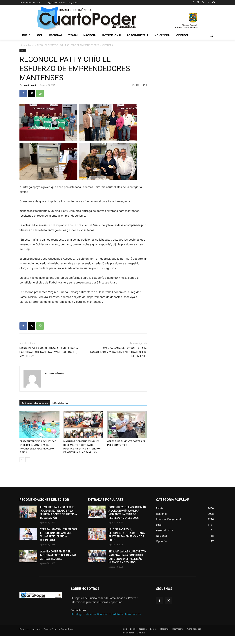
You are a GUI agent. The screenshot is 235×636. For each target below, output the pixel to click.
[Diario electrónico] (117, 18)
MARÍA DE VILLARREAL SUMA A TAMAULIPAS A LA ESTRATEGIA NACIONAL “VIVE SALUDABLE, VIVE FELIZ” (48, 352)
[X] (203, 3)
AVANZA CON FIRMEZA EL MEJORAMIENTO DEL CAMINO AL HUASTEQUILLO (58, 555)
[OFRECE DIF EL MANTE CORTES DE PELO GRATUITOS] (127, 424)
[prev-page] (21, 459)
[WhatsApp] (40, 93)
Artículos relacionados (35, 403)
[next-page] (27, 459)
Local (31, 45)
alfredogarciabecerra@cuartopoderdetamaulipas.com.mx (106, 614)
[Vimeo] (208, 3)
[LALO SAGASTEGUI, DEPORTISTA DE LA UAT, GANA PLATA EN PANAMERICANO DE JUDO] (97, 534)
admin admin (30, 85)
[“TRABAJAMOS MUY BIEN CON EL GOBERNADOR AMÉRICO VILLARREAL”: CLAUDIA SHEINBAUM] (28, 534)
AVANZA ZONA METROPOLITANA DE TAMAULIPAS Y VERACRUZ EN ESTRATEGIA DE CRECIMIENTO (118, 352)
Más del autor (61, 403)
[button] (211, 35)
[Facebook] (193, 3)
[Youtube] (213, 3)
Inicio (22, 45)
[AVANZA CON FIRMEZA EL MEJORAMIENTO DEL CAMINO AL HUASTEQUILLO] (28, 556)
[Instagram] (198, 3)
